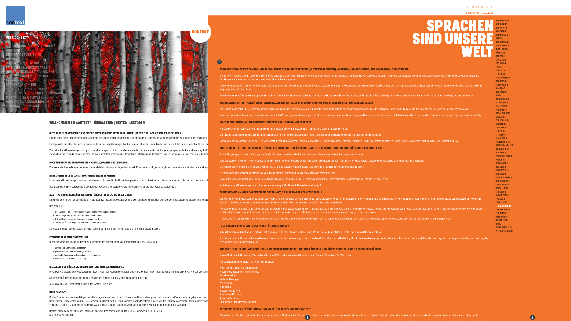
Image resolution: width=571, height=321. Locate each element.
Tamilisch (501, 202)
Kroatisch (501, 124)
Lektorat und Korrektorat (27, 106)
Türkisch (500, 213)
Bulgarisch (502, 42)
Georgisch (501, 81)
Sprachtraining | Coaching (28, 89)
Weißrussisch (504, 231)
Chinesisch (501, 49)
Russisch (500, 167)
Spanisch (500, 192)
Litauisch (500, 134)
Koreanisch (502, 120)
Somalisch (501, 188)
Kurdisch (500, 127)
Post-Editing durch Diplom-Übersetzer (37, 102)
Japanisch (501, 109)
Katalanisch (502, 113)
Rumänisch (501, 163)
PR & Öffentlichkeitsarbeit (28, 68)
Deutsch (500, 56)
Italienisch (501, 106)
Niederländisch (504, 145)
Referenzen (473, 13)
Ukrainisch (501, 216)
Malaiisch (501, 138)
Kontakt (200, 32)
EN (472, 7)
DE (467, 7)
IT (482, 7)
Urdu (498, 224)
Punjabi (500, 159)
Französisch (502, 77)
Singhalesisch (503, 177)
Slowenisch (502, 184)
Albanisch (501, 27)
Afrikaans (501, 24)
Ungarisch (501, 220)
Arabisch (500, 31)
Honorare (487, 13)
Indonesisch (502, 99)
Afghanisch (502, 20)
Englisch (500, 60)
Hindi (498, 95)
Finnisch (500, 70)
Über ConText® (18, 38)
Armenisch (501, 35)
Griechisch (501, 85)
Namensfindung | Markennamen (31, 72)
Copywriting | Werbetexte (27, 63)
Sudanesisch (502, 195)
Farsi (498, 67)
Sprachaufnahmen (21, 85)
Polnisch (500, 152)
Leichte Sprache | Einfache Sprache (35, 93)
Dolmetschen (17, 59)
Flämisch (500, 74)
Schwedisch (502, 170)
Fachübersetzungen (22, 42)
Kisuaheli (500, 117)
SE (492, 7)
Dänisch (500, 52)
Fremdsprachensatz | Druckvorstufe (36, 80)
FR (477, 7)
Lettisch (500, 131)
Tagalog (500, 199)
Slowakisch (502, 181)
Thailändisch (503, 206)
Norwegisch (502, 149)
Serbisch (500, 174)
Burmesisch (502, 45)
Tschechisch (502, 209)
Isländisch (501, 102)
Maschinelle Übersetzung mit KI (32, 97)
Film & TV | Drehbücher (24, 50)
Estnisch (500, 63)
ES (486, 7)
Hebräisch (501, 92)
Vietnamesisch (503, 227)
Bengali (499, 38)
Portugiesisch (503, 156)
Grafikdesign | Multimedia (27, 76)
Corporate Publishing (24, 55)
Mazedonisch (502, 142)
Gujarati (500, 88)
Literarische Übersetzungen (29, 46)
